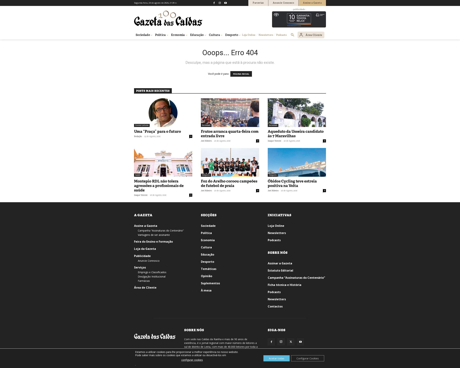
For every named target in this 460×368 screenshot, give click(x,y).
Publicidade (142, 256)
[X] (290, 342)
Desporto (206, 175)
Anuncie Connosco (149, 260)
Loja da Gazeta (145, 249)
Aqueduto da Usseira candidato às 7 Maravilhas (296, 133)
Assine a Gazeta (145, 226)
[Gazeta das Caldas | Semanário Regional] (168, 18)
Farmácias (144, 281)
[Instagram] (219, 3)
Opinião (206, 276)
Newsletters (277, 233)
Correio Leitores (142, 125)
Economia (208, 240)
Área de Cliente (145, 288)
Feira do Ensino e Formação (153, 242)
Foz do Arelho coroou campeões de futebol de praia (229, 183)
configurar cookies (192, 360)
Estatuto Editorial (280, 270)
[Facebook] (214, 3)
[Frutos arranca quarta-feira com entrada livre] (230, 112)
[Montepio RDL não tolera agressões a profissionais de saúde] (163, 162)
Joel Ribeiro (206, 141)
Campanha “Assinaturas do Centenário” (161, 230)
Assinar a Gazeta (280, 263)
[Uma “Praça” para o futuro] (163, 112)
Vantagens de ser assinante (154, 235)
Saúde (137, 175)
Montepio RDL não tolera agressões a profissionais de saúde (159, 186)
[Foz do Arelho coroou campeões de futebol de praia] (230, 162)
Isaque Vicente (274, 141)
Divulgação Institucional (151, 276)
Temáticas (208, 269)
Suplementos (210, 283)
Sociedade (206, 125)
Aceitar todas (276, 358)
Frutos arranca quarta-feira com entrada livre (230, 133)
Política (206, 233)
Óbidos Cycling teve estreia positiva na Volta (292, 183)
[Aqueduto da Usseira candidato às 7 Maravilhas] (297, 112)
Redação (138, 136)
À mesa (206, 290)
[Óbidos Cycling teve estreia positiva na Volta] (297, 162)
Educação (207, 254)
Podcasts (274, 240)
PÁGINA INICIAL (241, 74)
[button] (292, 35)
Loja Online (276, 226)
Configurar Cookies (307, 358)
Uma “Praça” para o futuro (157, 131)
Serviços (140, 267)
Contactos (275, 306)
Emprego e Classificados (152, 272)
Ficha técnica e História (284, 285)
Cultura (206, 247)
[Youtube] (225, 3)
